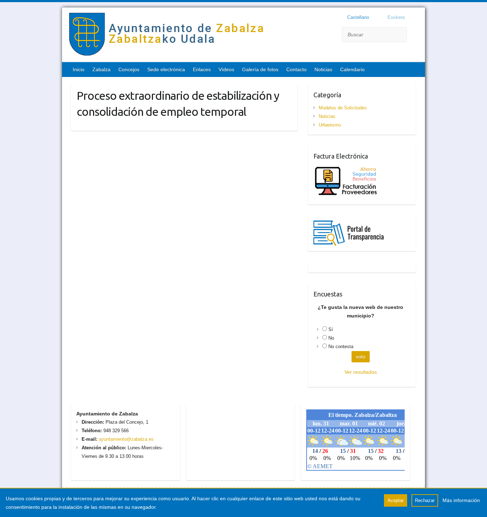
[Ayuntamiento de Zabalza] (167, 35)
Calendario (352, 69)
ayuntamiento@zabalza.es (125, 439)
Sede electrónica (166, 69)
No (331, 338)
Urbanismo (330, 125)
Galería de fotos (260, 69)
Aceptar (396, 500)
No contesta (340, 346)
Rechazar (425, 500)
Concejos (128, 69)
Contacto (296, 69)
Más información (461, 500)
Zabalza (101, 69)
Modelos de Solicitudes (343, 107)
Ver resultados (360, 372)
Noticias (323, 69)
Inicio (78, 69)
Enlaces (202, 69)
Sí (330, 329)
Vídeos (226, 69)
